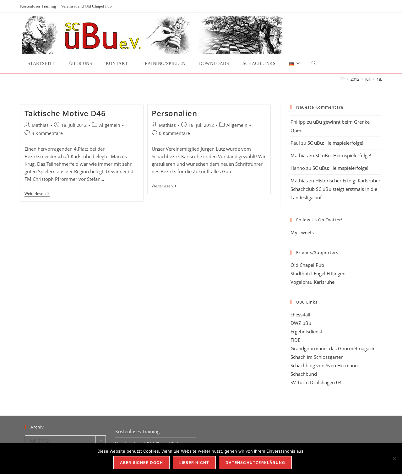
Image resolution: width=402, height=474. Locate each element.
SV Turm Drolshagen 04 (316, 382)
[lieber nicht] (394, 458)
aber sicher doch (141, 462)
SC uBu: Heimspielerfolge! (335, 143)
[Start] (342, 79)
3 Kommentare (47, 133)
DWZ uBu (301, 323)
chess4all (300, 314)
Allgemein (109, 125)
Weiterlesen (37, 194)
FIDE (295, 340)
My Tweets (302, 232)
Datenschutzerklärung (255, 462)
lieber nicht (194, 462)
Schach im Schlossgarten (317, 357)
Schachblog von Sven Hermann (324, 365)
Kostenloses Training (38, 6)
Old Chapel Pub (307, 265)
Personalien (174, 113)
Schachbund (304, 374)
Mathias (40, 125)
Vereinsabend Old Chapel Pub (86, 6)
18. (379, 79)
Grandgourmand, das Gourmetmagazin (333, 348)
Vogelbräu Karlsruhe (312, 282)
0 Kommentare (174, 133)
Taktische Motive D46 (65, 113)
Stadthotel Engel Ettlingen (318, 273)
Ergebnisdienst (306, 331)
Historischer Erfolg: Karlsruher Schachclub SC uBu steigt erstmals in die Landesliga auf (335, 189)
